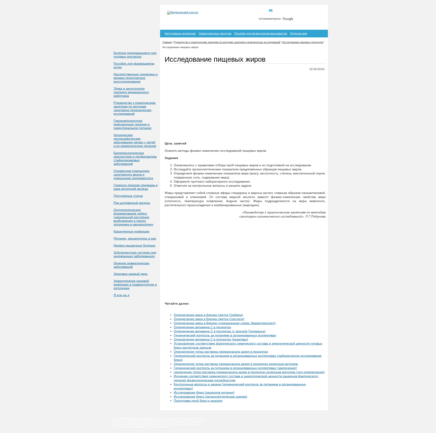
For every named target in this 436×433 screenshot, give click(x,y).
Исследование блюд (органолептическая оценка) (210, 396)
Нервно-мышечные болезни (134, 245)
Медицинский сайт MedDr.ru (142, 418)
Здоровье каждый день (131, 274)
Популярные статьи (128, 196)
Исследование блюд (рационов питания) (204, 392)
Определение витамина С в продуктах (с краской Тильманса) (220, 331)
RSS (317, 10)
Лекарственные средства (215, 33)
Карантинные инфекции (131, 231)
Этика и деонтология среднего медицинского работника (131, 92)
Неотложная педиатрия (180, 33)
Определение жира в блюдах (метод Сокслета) (209, 319)
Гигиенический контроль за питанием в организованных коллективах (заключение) (235, 368)
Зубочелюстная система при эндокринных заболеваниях (135, 254)
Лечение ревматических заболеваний (131, 265)
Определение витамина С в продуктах (202, 327)
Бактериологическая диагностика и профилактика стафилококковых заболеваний (135, 158)
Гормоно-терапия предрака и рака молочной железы (136, 187)
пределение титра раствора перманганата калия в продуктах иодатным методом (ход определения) (249, 372)
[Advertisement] (245, 106)
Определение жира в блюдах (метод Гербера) (208, 315)
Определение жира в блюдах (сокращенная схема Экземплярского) (225, 323)
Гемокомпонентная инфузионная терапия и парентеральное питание (132, 124)
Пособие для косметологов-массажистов (260, 33)
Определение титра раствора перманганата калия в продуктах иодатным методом (236, 364)
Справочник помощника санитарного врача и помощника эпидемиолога (133, 174)
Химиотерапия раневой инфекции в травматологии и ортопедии (135, 284)
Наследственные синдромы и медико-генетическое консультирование (136, 77)
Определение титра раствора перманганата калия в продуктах (221, 351)
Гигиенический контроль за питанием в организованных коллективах (225, 335)
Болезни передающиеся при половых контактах (135, 54)
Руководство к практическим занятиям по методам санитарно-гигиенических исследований (135, 108)
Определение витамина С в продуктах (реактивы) (211, 339)
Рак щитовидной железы (132, 203)
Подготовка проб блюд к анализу (198, 400)
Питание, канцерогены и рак (135, 238)
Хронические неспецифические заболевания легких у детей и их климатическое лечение (135, 140)
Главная (279, 10)
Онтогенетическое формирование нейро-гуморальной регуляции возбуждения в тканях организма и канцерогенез (133, 217)
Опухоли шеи (298, 33)
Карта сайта (299, 10)
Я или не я (121, 295)
